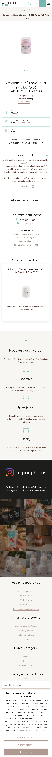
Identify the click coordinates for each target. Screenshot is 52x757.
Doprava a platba (26, 595)
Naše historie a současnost (26, 626)
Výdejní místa (26, 600)
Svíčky (26, 656)
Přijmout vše (26, 752)
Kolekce (26, 661)
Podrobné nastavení (26, 737)
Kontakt (26, 639)
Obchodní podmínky (26, 591)
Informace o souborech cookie (26, 609)
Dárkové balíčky (26, 665)
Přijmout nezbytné (26, 745)
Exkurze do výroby (26, 635)
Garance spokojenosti (26, 604)
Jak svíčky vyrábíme (26, 630)
